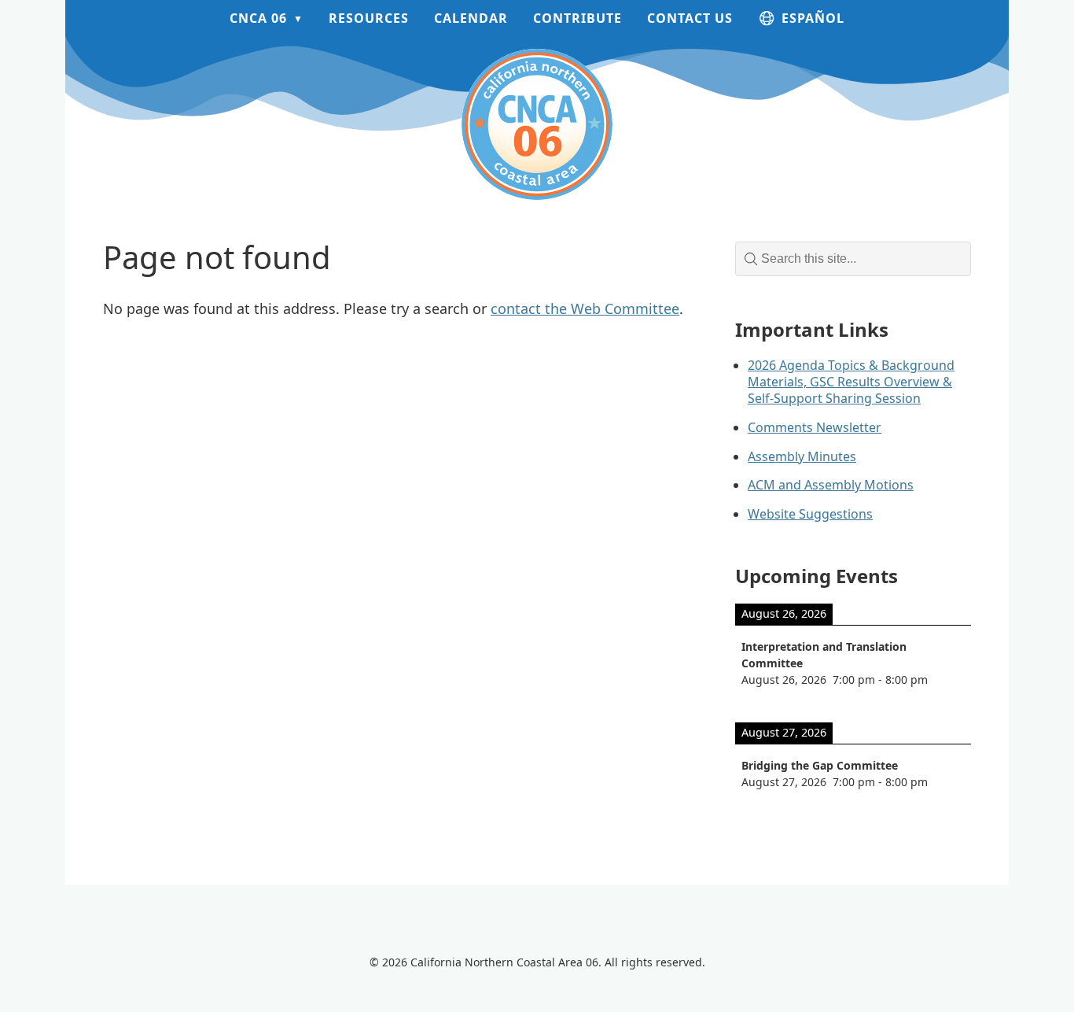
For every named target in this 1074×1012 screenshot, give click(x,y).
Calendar (471, 18)
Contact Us (690, 18)
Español (813, 18)
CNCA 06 (258, 18)
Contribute (577, 18)
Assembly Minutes (802, 456)
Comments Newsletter (814, 427)
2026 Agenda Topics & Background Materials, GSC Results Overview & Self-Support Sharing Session (851, 381)
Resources (369, 18)
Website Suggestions (810, 514)
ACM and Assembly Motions (831, 484)
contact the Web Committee (585, 308)
